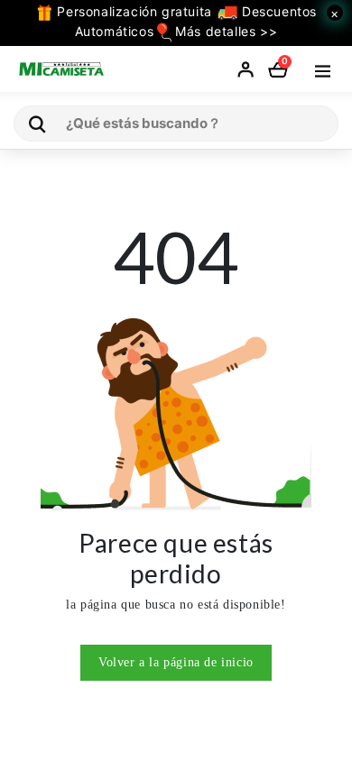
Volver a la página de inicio (176, 662)
